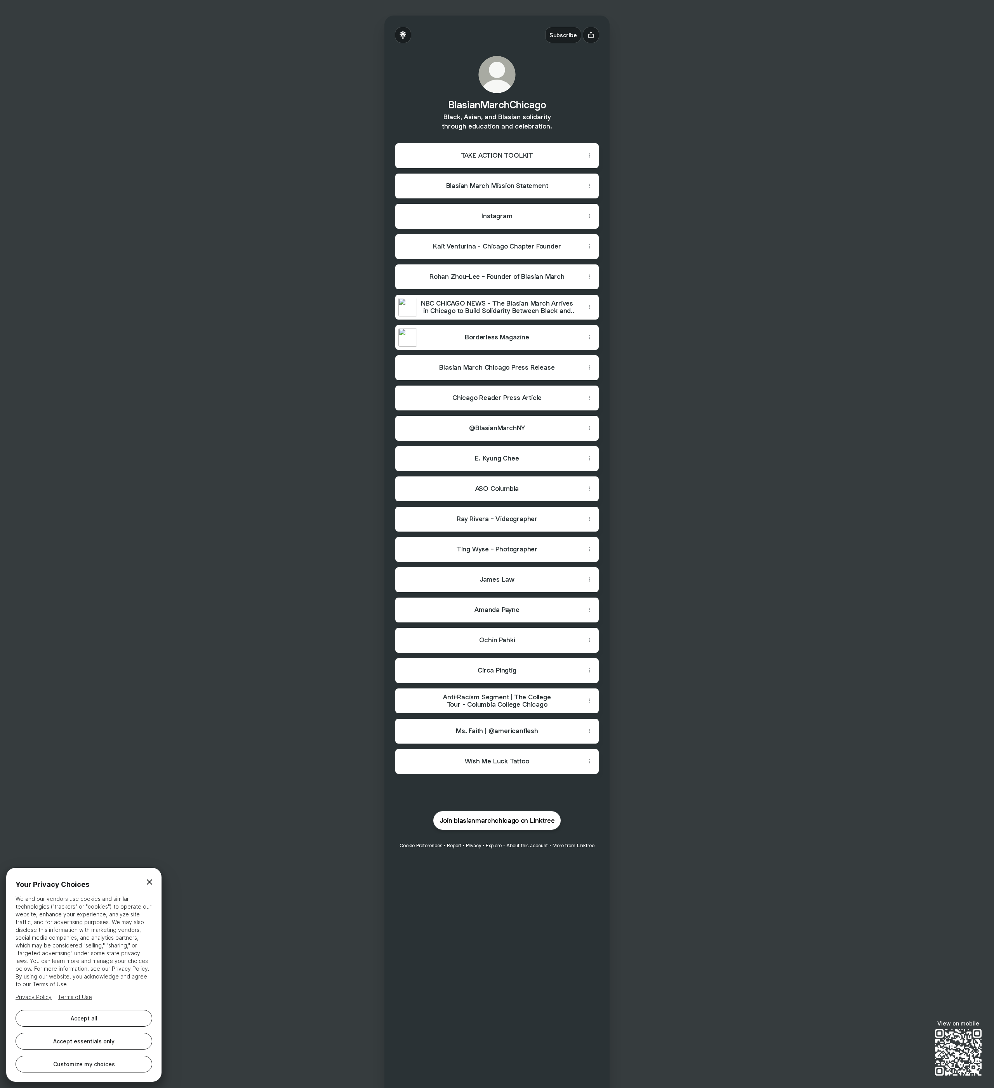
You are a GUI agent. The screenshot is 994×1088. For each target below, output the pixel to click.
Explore (494, 845)
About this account (527, 845)
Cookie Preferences (421, 845)
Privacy (473, 845)
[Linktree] (403, 35)
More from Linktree (573, 845)
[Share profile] (591, 35)
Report (454, 845)
